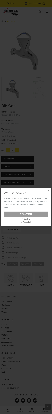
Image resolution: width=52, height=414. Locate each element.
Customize (26, 214)
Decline (26, 219)
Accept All (26, 222)
